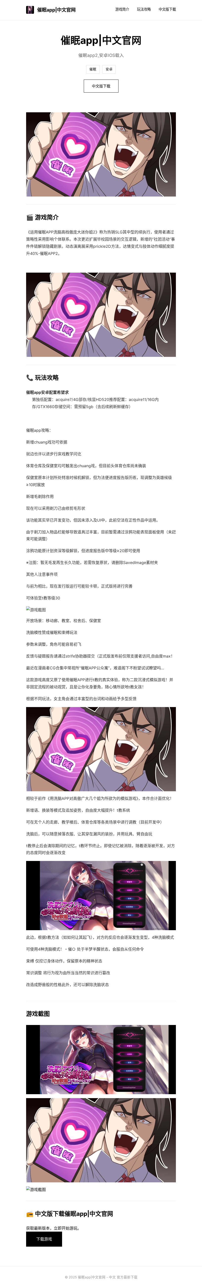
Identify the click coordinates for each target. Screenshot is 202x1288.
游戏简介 (122, 9)
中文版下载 (167, 9)
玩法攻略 (144, 9)
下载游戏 (44, 1239)
